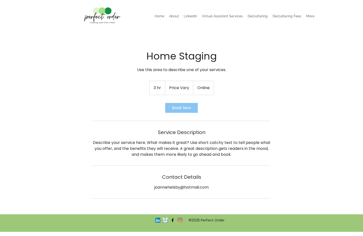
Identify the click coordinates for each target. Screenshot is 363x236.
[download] (165, 220)
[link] (181, 108)
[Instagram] (180, 220)
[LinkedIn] (157, 220)
